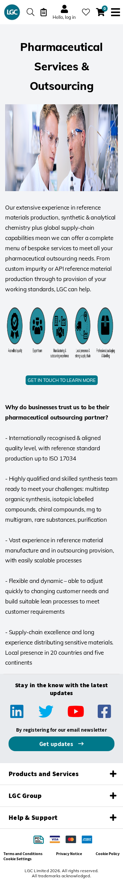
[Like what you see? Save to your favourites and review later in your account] (86, 12)
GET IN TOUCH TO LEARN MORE (62, 380)
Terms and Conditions (22, 853)
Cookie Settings (17, 858)
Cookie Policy (108, 853)
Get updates (57, 744)
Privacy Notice (69, 853)
